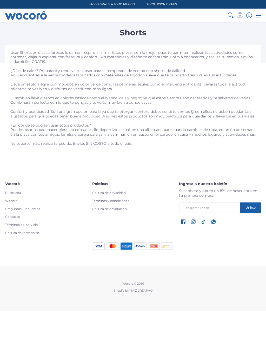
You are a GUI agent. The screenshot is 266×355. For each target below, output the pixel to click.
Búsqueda (13, 193)
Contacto (12, 217)
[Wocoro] (26, 15)
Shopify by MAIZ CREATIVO (133, 290)
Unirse (250, 207)
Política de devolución (109, 209)
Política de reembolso (22, 233)
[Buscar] (230, 15)
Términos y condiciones (110, 201)
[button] (239, 15)
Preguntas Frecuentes (22, 209)
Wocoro (11, 201)
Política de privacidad (109, 193)
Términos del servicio (21, 225)
